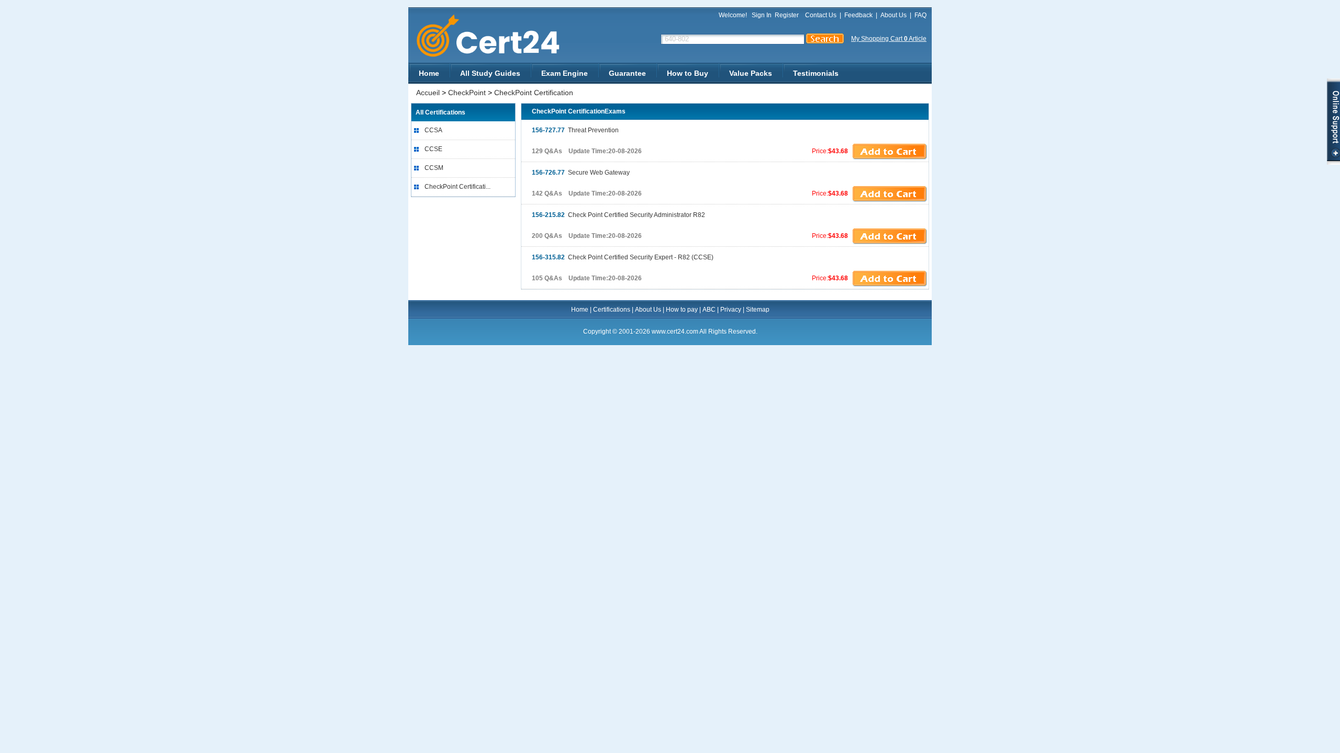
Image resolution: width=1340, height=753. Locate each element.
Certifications (611, 309)
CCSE (433, 149)
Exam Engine (564, 73)
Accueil (428, 92)
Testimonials (816, 73)
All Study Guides (490, 73)
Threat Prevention (575, 130)
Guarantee (627, 73)
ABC (709, 309)
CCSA (433, 130)
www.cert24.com (497, 36)
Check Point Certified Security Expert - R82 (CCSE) (622, 257)
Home (429, 73)
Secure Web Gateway (581, 172)
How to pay (682, 309)
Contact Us (820, 15)
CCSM (434, 168)
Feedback (858, 15)
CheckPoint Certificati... (457, 186)
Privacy (730, 309)
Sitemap (757, 309)
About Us (893, 15)
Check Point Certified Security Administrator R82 (618, 215)
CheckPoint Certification (533, 92)
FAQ (920, 15)
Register (787, 15)
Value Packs (750, 73)
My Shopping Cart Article (888, 38)
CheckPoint (467, 92)
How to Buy (687, 73)
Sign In (762, 15)
